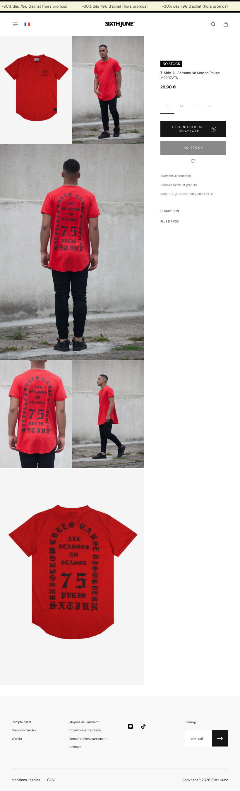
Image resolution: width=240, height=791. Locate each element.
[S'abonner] (220, 738)
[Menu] (15, 24)
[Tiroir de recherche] (213, 24)
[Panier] (226, 24)
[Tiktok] (143, 726)
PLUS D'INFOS (169, 221)
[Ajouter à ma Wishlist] (193, 161)
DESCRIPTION (169, 211)
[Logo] (120, 24)
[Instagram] (130, 726)
